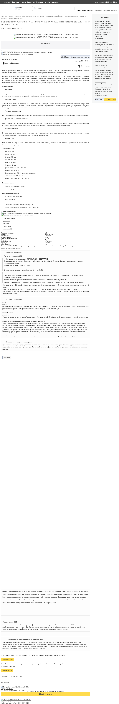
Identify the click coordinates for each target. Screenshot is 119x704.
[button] (3, 10)
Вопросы (7, 229)
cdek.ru (4, 304)
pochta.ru (5, 315)
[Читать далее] (100, 82)
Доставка (6, 221)
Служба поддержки (52, 2)
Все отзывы (99, 99)
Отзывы (7, 226)
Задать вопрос (7, 670)
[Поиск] (34, 8)
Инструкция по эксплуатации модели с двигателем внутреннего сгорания (27, 52)
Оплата (6, 223)
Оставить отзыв (7, 659)
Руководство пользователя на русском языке (18, 54)
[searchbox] (53, 8)
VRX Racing (49, 234)
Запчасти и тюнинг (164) (46, 36)
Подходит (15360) (7, 689)
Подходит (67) (6, 701)
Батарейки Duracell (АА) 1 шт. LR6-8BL (14, 690)
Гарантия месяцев (11, 63)
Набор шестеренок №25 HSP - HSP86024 (15, 703)
